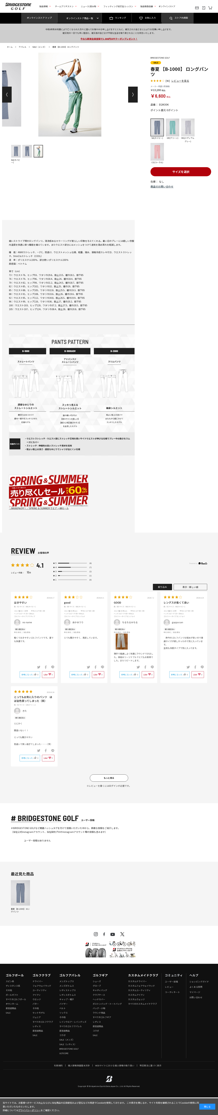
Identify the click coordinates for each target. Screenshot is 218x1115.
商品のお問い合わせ (161, 186)
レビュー (169, 986)
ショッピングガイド (199, 981)
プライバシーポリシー (29, 1110)
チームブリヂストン (64, 6)
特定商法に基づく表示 (151, 1065)
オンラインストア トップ (39, 17)
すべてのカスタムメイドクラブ (142, 1003)
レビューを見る (180, 81)
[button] (7, 95)
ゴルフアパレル (69, 975)
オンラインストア (167, 6)
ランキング (120, 17)
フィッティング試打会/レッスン (118, 6)
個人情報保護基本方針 (79, 1065)
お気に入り (150, 17)
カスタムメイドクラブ (143, 975)
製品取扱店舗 (146, 6)
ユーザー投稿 (171, 981)
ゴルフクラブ (42, 975)
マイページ (194, 992)
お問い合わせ (196, 997)
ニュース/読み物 (88, 6)
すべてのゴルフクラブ (43, 1021)
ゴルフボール (15, 975)
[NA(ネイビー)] (69, 95)
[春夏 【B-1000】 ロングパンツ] (20, 893)
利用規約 (58, 1065)
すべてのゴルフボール (16, 999)
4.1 (39, 565)
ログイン (113, 785)
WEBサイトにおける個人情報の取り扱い (114, 1065)
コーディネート (172, 992)
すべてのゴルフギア (102, 1017)
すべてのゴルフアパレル (70, 1026)
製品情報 (43, 6)
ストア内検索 (181, 17)
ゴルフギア (100, 975)
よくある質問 (196, 986)
